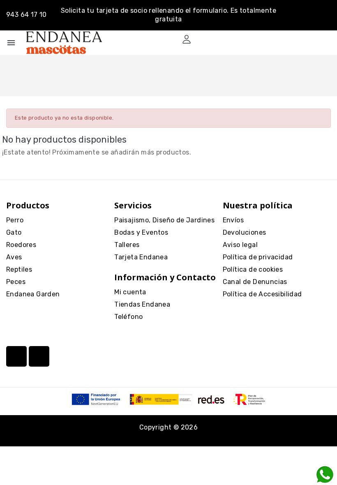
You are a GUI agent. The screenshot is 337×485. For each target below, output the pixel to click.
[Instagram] (16, 356)
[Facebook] (39, 356)
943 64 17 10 (26, 14)
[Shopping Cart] (203, 39)
